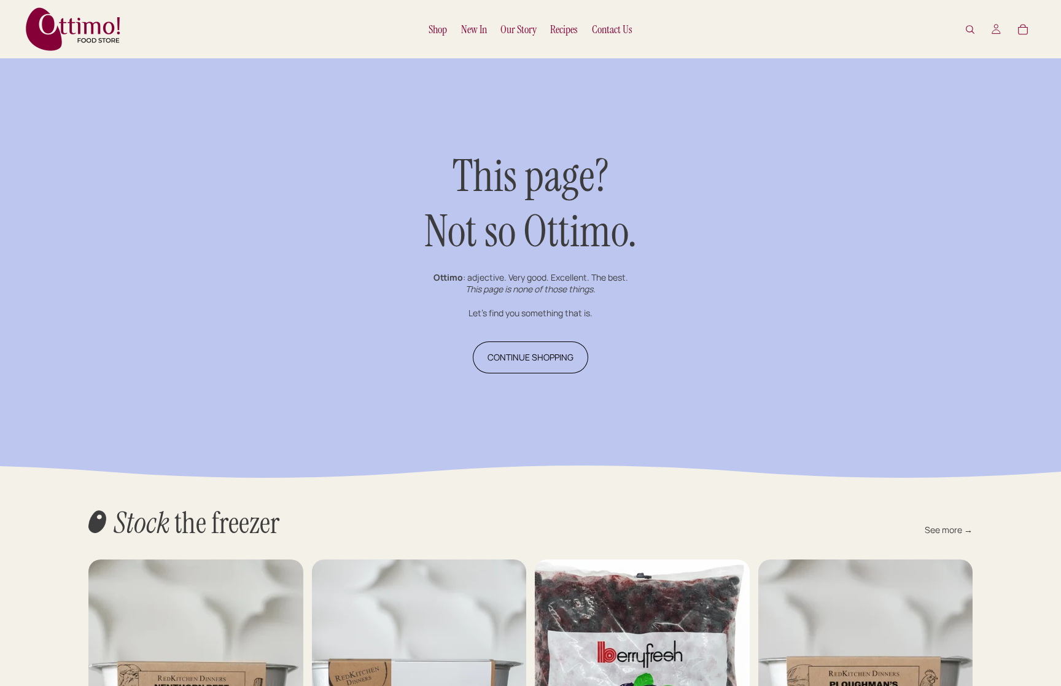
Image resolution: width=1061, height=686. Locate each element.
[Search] (970, 29)
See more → (949, 530)
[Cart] (1022, 29)
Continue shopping (530, 357)
